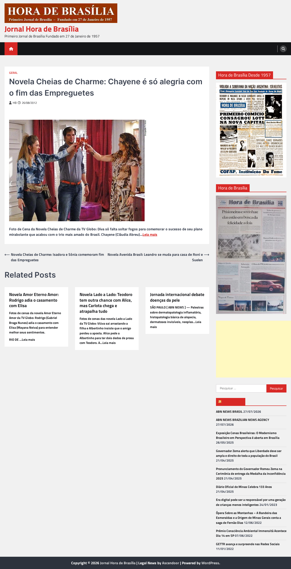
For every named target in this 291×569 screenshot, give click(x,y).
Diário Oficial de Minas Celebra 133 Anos (244, 486)
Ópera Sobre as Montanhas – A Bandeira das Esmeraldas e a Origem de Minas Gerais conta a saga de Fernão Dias (248, 517)
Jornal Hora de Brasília (42, 29)
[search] (283, 48)
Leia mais (150, 234)
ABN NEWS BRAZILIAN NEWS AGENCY (242, 419)
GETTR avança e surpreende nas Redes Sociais (248, 544)
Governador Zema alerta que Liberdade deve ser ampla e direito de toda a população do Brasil (248, 453)
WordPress (210, 563)
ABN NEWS (232, 401)
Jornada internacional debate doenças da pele (177, 297)
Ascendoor (170, 563)
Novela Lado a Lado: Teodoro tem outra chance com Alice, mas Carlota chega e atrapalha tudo (106, 303)
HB (15, 103)
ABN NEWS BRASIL (229, 411)
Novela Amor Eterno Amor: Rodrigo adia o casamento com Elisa (34, 300)
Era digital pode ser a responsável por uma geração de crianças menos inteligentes (251, 502)
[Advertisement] (253, 349)
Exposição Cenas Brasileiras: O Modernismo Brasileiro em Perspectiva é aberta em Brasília (247, 435)
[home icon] (11, 48)
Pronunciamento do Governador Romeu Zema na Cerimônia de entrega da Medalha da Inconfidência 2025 (251, 473)
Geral (13, 73)
